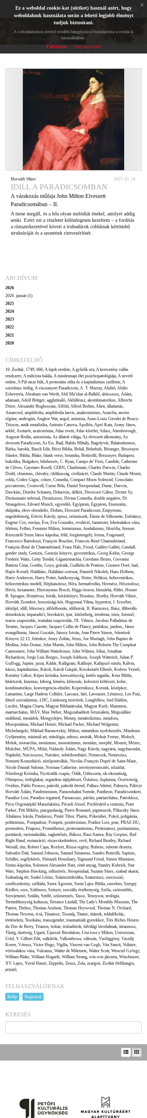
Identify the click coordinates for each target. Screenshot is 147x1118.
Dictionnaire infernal (22, 498)
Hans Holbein (121, 571)
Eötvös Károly (43, 516)
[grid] (137, 1052)
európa (34, 522)
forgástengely (81, 534)
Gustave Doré (118, 565)
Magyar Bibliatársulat (64, 706)
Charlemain (76, 467)
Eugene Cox (15, 522)
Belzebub (94, 448)
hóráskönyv (67, 595)
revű (83, 840)
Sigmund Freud (90, 859)
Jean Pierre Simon (96, 632)
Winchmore (129, 956)
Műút (42, 748)
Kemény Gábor (18, 675)
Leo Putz (132, 693)
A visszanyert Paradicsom (56, 388)
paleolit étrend (73, 785)
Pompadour (36, 822)
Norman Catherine (61, 767)
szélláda (38, 883)
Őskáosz (90, 779)
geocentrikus (84, 553)
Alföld (63, 406)
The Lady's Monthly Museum (104, 901)
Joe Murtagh (94, 638)
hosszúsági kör (50, 601)
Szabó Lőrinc (42, 877)
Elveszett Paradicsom (82, 510)
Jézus (76, 638)
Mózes (134, 742)
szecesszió (114, 877)
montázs (90, 742)
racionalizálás (35, 834)
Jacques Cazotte (33, 626)
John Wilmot (83, 651)
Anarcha (109, 412)
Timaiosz (52, 914)
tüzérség (25, 932)
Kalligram (67, 663)
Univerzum (124, 932)
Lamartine (13, 693)
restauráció (36, 840)
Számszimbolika (69, 877)
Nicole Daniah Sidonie (24, 767)
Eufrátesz (133, 516)
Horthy (102, 595)
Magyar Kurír (96, 706)
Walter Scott (99, 950)
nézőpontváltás (55, 761)
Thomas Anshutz (47, 907)
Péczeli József (73, 804)
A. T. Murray (91, 388)
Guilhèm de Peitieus (87, 565)
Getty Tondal (43, 559)
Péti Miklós (28, 810)
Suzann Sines (102, 871)
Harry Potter (45, 577)
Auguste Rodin (18, 436)
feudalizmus (93, 528)
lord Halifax (117, 700)
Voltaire (129, 944)
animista (78, 418)
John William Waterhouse (48, 651)
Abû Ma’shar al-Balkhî (80, 394)
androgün (27, 418)
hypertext (103, 601)
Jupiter (28, 663)
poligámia (129, 816)
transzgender (53, 920)
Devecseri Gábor (99, 492)
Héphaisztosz (55, 583)
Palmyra (120, 785)
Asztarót (23, 430)
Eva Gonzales (62, 522)
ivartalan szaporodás (55, 620)
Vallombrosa (70, 938)
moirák (86, 736)
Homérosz (35, 595)
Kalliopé (84, 663)
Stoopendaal (78, 871)
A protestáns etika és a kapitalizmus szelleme (82, 381)
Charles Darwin (101, 467)
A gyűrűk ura (83, 369)
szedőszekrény (17, 883)
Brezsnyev (107, 455)
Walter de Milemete (70, 950)
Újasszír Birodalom (63, 932)
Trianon (42, 926)
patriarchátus (107, 797)
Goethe (36, 565)
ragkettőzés (57, 834)
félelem (11, 528)
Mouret (120, 742)
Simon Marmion (120, 859)
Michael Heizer (43, 724)
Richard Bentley (102, 840)
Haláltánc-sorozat (62, 571)
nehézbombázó (73, 754)
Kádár (51, 663)
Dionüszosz (52, 498)
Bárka (10, 448)
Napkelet (12, 754)
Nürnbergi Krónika (21, 773)
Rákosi (75, 834)
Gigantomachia (68, 559)
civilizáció (79, 473)
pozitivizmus (75, 822)
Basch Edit (40, 448)
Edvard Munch (40, 504)
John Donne (30, 644)
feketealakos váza (124, 522)
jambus (116, 626)
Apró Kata (103, 424)
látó (84, 693)
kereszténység (72, 675)
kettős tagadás (98, 675)
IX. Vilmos (83, 620)
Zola (81, 963)
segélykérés (30, 859)
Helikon (100, 577)
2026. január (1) (18, 295)
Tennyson (95, 895)
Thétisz (25, 907)
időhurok (77, 608)
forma (99, 534)
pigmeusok (101, 810)
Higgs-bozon (83, 589)
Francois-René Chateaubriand (100, 540)
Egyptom (98, 504)
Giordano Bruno (97, 559)
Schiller (11, 859)
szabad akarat (127, 871)
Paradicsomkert (128, 791)
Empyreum (111, 510)
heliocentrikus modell (23, 583)
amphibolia (34, 412)
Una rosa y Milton (97, 932)
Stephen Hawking (31, 871)
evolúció (83, 522)
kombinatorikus (18, 687)
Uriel (9, 938)
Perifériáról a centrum (105, 804)
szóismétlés (122, 889)
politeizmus (15, 822)
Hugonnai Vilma (79, 601)
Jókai (100, 651)
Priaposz (33, 828)
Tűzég (10, 932)
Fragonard (115, 534)
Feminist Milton (46, 528)
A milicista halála (37, 375)
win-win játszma (103, 956)
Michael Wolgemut (102, 724)
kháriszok (13, 681)
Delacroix (61, 492)
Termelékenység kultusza (26, 901)
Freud (88, 547)
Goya (49, 565)
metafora (110, 718)
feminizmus (71, 528)
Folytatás (56, 46)
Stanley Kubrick (112, 865)
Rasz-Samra (93, 834)
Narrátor (52, 754)
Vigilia (61, 944)
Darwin (120, 485)
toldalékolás (114, 914)
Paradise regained (45, 797)
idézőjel (11, 608)
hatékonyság (68, 577)
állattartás (115, 406)
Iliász (115, 608)
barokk (23, 448)
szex (24, 889)
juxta (40, 663)
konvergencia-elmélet (52, 687)
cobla (9, 479)
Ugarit (39, 932)
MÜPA (29, 748)
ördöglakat (34, 779)
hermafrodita (89, 583)
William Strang (74, 956)
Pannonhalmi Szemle (77, 791)
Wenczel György (125, 950)
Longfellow (95, 700)
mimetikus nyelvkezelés (101, 730)
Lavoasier (97, 693)
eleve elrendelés (35, 510)
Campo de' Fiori (89, 461)
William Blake (17, 956)
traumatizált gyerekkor (85, 920)
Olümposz (14, 779)
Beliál (79, 448)
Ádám (126, 394)
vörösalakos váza (19, 950)
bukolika (12, 461)
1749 (30, 369)
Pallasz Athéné (99, 785)
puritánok (13, 834)
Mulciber (13, 748)
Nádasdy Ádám (62, 748)
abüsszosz (110, 394)
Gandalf (128, 547)
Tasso (80, 895)
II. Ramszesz (97, 608)
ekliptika (12, 510)
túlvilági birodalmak (100, 926)
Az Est (48, 442)
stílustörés (57, 871)
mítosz (72, 736)
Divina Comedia (78, 498)
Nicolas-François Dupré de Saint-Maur (103, 761)
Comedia (60, 479)
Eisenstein (117, 504)
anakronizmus (88, 412)
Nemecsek (97, 754)
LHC (44, 700)
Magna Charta (32, 706)
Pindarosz (43, 816)
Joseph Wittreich (103, 657)
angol (64, 418)
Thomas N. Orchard (114, 907)
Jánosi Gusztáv (41, 632)
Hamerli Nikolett (94, 571)
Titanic (82, 914)
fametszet (100, 522)
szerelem (114, 883)
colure (46, 479)
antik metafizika (34, 424)
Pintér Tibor (64, 816)
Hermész (109, 583)
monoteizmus (69, 742)
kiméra (59, 681)
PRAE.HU (130, 822)
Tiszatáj (68, 914)
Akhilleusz (76, 400)
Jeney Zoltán (59, 638)
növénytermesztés (94, 767)
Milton (73, 730)
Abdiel (109, 388)
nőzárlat (117, 767)
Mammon (118, 706)
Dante (107, 485)
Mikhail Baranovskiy (48, 730)
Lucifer (11, 706)
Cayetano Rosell (37, 467)
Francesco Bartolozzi (23, 540)
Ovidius (12, 785)
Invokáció (55, 614)
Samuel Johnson (45, 853)
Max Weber (51, 712)
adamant (12, 400)
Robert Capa (38, 846)
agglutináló (56, 400)
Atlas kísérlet (87, 430)
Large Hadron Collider (43, 693)
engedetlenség (17, 516)
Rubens (97, 846)
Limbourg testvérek (66, 700)
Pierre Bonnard (77, 810)
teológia (112, 895)
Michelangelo (16, 730)
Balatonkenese (123, 442)
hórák (51, 595)
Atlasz (105, 430)
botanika (72, 455)
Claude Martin (102, 473)
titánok (96, 914)
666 (39, 369)
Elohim (56, 510)
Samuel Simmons (75, 853)
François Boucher (58, 540)
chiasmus (25, 473)
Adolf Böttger (33, 400)
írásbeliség (83, 614)
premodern (14, 828)
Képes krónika (46, 675)
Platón (81, 816)
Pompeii (55, 822)
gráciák (62, 565)
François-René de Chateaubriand (32, 547)
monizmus (47, 742)
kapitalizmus (27, 669)
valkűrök (49, 938)
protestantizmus (79, 828)
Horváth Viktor (23, 179)
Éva (45, 522)
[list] (126, 1052)
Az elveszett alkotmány (101, 436)
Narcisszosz (32, 754)
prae (114, 822)
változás (90, 938)
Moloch (127, 736)
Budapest (126, 455)
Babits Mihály (77, 442)
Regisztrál (33, 996)
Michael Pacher (71, 724)
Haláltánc (38, 571)
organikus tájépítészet (63, 779)
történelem (14, 920)
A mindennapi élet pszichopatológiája (85, 375)
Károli (45, 669)
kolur (121, 681)
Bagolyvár (99, 442)
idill (23, 608)
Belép (12, 996)
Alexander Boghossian (36, 406)
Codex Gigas (27, 479)
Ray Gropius (116, 834)
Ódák (76, 773)
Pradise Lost (98, 822)
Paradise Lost (16, 797)
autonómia (42, 436)
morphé (105, 742)
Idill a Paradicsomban (59, 186)
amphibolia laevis (60, 412)
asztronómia (43, 430)
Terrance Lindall (63, 901)
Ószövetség (127, 779)
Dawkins (13, 492)
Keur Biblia (121, 675)
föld (64, 534)
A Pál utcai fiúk (30, 381)
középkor (119, 687)
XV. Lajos (13, 963)
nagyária (108, 748)
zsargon (93, 963)
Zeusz (70, 963)
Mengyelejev (51, 718)
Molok (11, 742)
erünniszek (78, 516)
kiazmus (31, 681)
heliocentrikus (121, 577)
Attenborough (124, 430)
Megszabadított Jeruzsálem (86, 712)
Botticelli (88, 455)
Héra (72, 583)
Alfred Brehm (82, 406)
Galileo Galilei (107, 547)
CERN (59, 467)
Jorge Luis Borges (42, 657)
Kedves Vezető (127, 669)
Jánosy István (67, 632)
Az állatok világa (66, 436)
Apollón (85, 424)
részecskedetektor (62, 840)
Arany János (124, 424)
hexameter (26, 589)
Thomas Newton (19, 914)
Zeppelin (56, 963)
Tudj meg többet (87, 46)
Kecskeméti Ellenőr (95, 669)
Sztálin (33, 895)
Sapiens (128, 853)
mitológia (57, 736)
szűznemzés (63, 895)
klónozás (74, 681)
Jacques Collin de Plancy (70, 626)
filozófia (113, 528)
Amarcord (13, 412)
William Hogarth (45, 956)
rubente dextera (118, 846)
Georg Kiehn (108, 553)
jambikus (100, 626)
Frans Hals (71, 547)
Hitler (118, 589)
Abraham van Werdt (42, 394)
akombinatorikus (101, 400)
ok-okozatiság (114, 773)
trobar (56, 926)
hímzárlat (103, 589)
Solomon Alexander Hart (54, 865)
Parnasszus (71, 797)
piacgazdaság (51, 810)
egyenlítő (62, 504)
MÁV (35, 712)
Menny (70, 718)
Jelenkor (39, 638)
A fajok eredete (57, 369)
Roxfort (57, 846)
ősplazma (108, 779)
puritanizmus (128, 828)
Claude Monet (129, 473)
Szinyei (54, 889)
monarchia (27, 742)
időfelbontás (56, 608)
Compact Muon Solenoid (91, 479)
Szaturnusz (94, 877)
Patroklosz (129, 797)
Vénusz (24, 944)
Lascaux (71, 693)
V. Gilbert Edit (28, 938)
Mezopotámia (16, 724)
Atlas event (64, 430)
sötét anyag (86, 865)
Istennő (127, 614)
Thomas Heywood (79, 907)
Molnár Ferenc (106, 736)
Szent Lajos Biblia (89, 883)
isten (115, 614)
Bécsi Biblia (62, 448)
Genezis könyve (58, 553)
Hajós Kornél (16, 571)
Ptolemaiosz (105, 828)
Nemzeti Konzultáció (23, 761)
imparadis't (36, 614)
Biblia (25, 455)
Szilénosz (38, 889)
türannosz (127, 926)
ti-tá (39, 914)
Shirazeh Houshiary (58, 859)
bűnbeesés (49, 461)
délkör (77, 492)
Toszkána (33, 920)
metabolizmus (89, 718)
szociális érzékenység (81, 889)
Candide (112, 461)
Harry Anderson (19, 577)
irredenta (102, 614)
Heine (86, 577)
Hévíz (10, 589)
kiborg (45, 681)
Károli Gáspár (65, 669)
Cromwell (35, 485)
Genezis (35, 553)
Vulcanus (44, 950)
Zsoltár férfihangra (118, 963)
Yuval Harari (35, 963)
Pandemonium (45, 791)
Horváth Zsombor (20, 601)
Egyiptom (80, 504)
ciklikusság (59, 473)
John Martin (53, 644)
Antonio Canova (63, 424)
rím (22, 846)
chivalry (41, 473)
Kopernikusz (82, 687)
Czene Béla (55, 485)
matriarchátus (16, 712)
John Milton (76, 644)
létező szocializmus (21, 700)
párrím (88, 797)
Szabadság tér (17, 877)
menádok (30, 718)
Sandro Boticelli (106, 853)
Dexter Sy (123, 492)
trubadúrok (72, 926)
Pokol (113, 816)
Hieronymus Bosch (53, 589)
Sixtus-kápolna (18, 865)
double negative (107, 498)
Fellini (25, 528)
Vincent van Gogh (85, 944)
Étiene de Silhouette (106, 516)
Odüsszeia (92, 773)
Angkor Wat (47, 418)
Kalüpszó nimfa (107, 663)
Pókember (97, 816)
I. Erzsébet (122, 601)
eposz (62, 516)
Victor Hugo (43, 944)
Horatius (87, 595)
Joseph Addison (73, 657)
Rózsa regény (77, 846)
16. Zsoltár (14, 369)
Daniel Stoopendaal (83, 485)
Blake (36, 455)
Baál (59, 442)
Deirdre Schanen (37, 492)
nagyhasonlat (129, 748)
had (135, 565)
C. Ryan (67, 461)
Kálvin (128, 663)
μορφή (10, 969)
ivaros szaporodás (20, 620)
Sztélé (46, 895)
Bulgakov (30, 461)
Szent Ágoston (59, 883)
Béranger (111, 448)
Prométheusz (53, 828)
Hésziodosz (129, 583)
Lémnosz (115, 693)
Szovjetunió (15, 895)
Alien (100, 406)
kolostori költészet (99, 681)
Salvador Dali (17, 853)
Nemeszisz (117, 754)
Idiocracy (36, 608)
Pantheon (104, 791)
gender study (16, 553)
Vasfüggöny (109, 938)
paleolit (53, 785)
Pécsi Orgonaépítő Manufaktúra (32, 804)
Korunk (102, 687)
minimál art (37, 736)
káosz (10, 669)
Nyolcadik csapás (55, 773)
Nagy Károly (88, 748)
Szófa (106, 889)
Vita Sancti (111, 944)
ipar (69, 614)
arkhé (10, 430)
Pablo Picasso (33, 785)
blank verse (53, 455)
